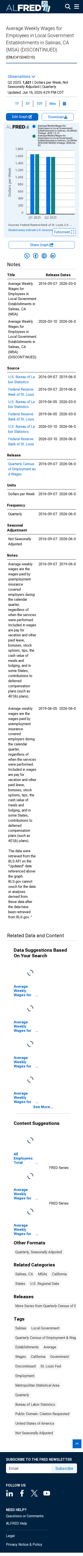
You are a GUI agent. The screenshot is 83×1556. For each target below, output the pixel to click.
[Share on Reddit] (44, 255)
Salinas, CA (24, 1274)
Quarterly (22, 1395)
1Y (17, 103)
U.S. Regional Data (44, 1284)
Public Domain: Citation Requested (42, 1414)
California (59, 1274)
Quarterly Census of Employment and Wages (22, 469)
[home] (28, 6)
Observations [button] (19, 77)
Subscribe (64, 1468)
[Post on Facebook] (35, 255)
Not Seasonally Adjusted (34, 1433)
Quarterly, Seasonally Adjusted (38, 1252)
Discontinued (25, 1366)
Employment (24, 1376)
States (20, 1284)
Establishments (27, 1347)
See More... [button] (43, 1107)
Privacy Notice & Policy (24, 1544)
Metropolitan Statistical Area (37, 1385)
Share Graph (40, 245)
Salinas (20, 1328)
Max (52, 103)
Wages (20, 1357)
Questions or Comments (25, 1516)
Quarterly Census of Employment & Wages (47, 1338)
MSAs (42, 1274)
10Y (39, 103)
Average (50, 1347)
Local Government (45, 1328)
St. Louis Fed (51, 1366)
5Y (28, 103)
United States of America (34, 1423)
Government (59, 1357)
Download (56, 117)
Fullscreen (62, 232)
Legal (10, 1536)
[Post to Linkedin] (53, 255)
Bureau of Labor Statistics (35, 1404)
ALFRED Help (16, 1523)
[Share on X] (27, 255)
